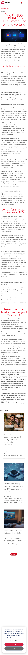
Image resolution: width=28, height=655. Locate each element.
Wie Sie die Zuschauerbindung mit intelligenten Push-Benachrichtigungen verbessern (12, 439)
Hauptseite (3, 8)
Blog (8, 8)
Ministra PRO (4, 44)
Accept (14, 644)
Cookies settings (14, 640)
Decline (14, 648)
